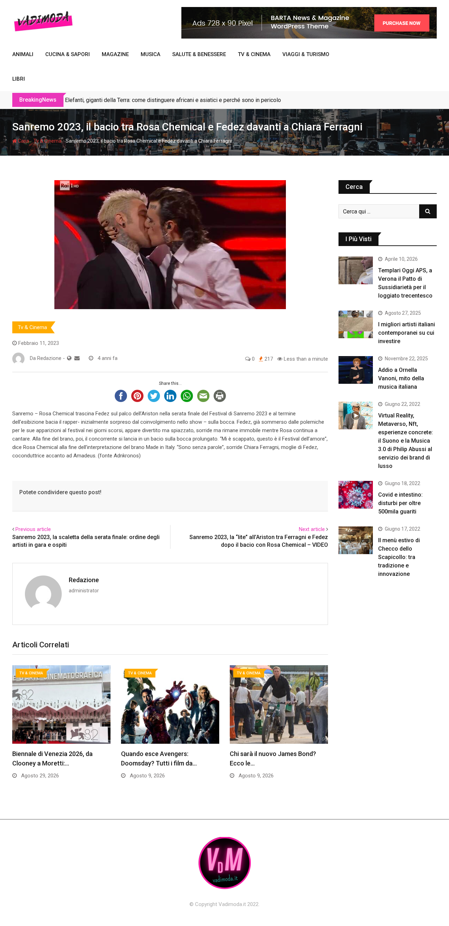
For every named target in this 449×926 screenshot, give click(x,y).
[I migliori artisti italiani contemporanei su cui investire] (356, 324)
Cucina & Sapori (67, 54)
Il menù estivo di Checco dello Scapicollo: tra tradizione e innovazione (399, 557)
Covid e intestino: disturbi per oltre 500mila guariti (400, 503)
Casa (23, 141)
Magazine (115, 54)
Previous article (33, 529)
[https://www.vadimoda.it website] (69, 358)
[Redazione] (77, 358)
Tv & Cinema (254, 54)
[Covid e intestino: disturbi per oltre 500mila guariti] (356, 494)
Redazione (84, 580)
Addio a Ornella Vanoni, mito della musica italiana (401, 378)
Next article (312, 529)
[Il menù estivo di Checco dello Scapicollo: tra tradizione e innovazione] (356, 540)
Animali (22, 54)
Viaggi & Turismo (305, 54)
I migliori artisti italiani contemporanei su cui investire (406, 333)
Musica (150, 54)
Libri (18, 79)
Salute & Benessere (199, 54)
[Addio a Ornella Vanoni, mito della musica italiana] (356, 369)
